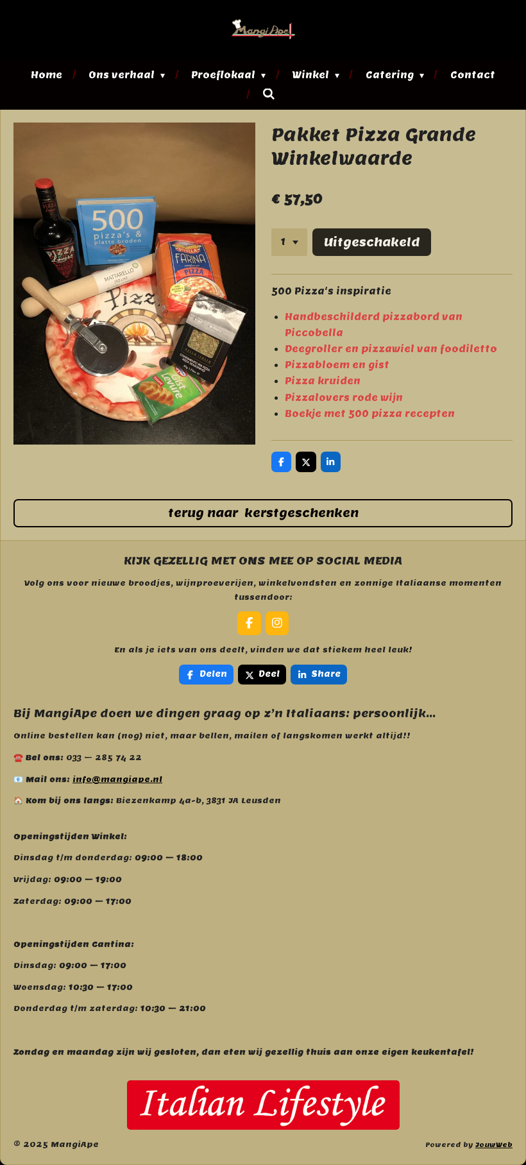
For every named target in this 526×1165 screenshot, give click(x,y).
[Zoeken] (268, 94)
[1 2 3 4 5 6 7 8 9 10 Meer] (289, 242)
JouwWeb (494, 1145)
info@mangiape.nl (117, 779)
